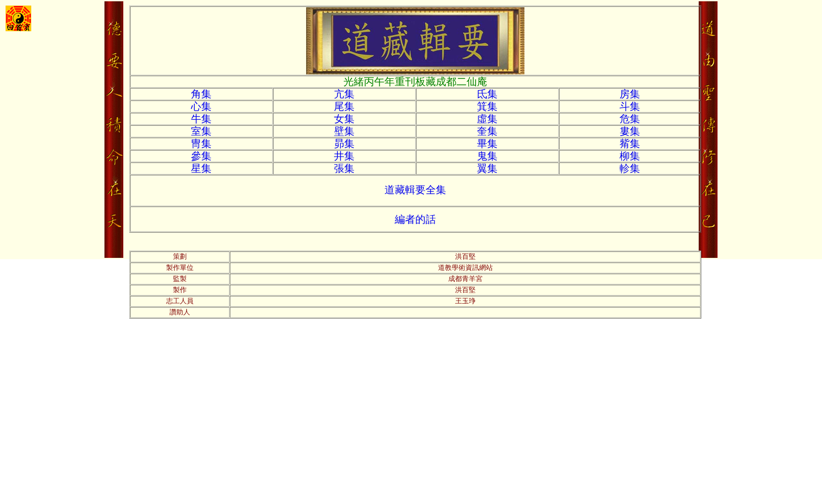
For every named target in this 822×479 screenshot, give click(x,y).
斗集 (629, 106)
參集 (201, 156)
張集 (344, 168)
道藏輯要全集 (415, 189)
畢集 (487, 143)
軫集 (629, 168)
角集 (201, 94)
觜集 (629, 143)
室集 (201, 131)
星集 (201, 168)
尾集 (344, 106)
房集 (629, 94)
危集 (629, 118)
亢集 (344, 94)
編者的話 (415, 219)
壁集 (344, 131)
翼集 (487, 168)
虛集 (487, 118)
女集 (344, 118)
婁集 (629, 131)
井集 (344, 156)
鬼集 (487, 156)
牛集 (201, 118)
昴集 (344, 143)
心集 (201, 106)
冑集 (201, 143)
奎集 (487, 131)
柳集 (629, 156)
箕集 (487, 106)
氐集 (487, 94)
